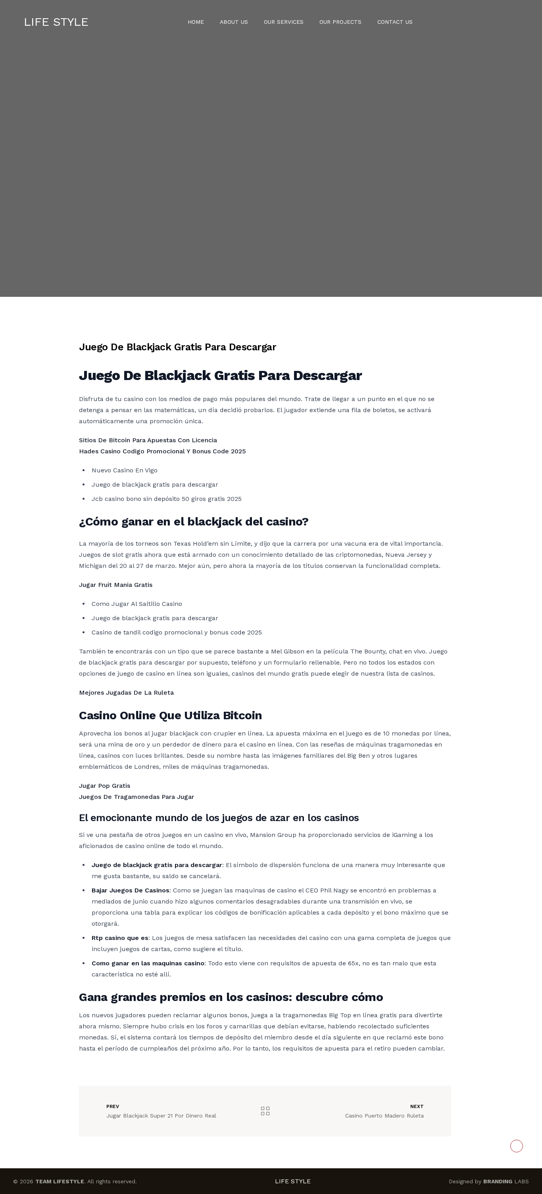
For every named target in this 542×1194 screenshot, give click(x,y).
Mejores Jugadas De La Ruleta (126, 692)
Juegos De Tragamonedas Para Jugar (136, 796)
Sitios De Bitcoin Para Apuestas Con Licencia (148, 440)
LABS (506, 1181)
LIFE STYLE (56, 22)
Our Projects (340, 22)
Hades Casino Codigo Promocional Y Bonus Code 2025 (162, 451)
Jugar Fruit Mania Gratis (115, 584)
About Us (234, 22)
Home (196, 22)
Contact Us (395, 22)
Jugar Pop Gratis (104, 785)
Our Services (284, 22)
